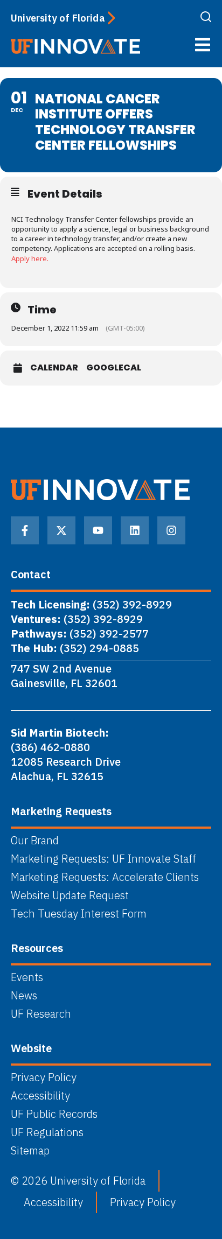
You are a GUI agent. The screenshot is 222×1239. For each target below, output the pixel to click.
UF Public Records (54, 1114)
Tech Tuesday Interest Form (79, 913)
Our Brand (35, 840)
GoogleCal (113, 368)
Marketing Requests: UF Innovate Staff (103, 858)
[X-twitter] (61, 530)
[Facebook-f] (25, 530)
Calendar (54, 368)
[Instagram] (171, 530)
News (24, 995)
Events (27, 977)
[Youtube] (98, 530)
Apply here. (29, 258)
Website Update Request (70, 895)
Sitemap (30, 1150)
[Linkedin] (135, 530)
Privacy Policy (44, 1077)
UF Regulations (47, 1132)
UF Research (41, 1013)
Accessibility (40, 1095)
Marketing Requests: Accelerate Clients (105, 877)
